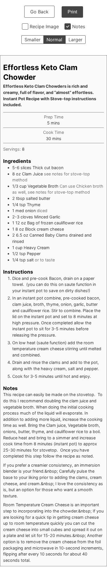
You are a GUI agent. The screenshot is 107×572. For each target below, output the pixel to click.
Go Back (39, 12)
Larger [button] (75, 39)
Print (72, 11)
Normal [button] (54, 39)
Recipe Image (44, 26)
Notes (78, 26)
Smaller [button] (33, 39)
